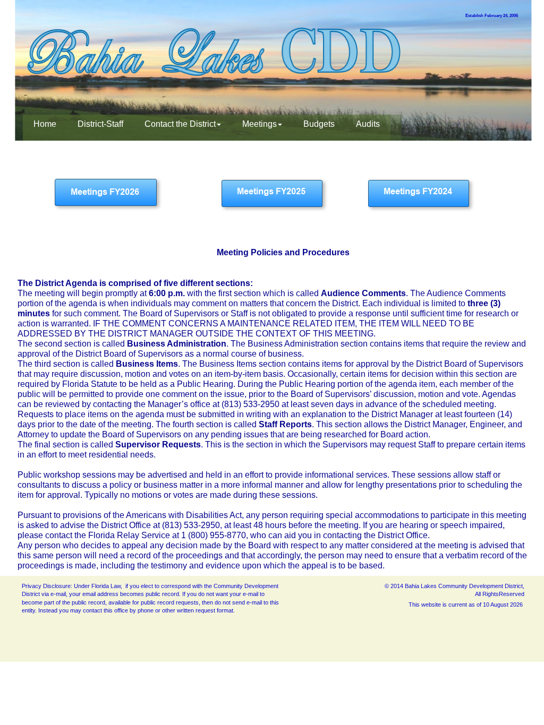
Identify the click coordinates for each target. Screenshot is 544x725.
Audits (368, 123)
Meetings (259, 123)
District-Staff (100, 123)
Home (44, 123)
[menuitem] (45, 128)
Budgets (319, 123)
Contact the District (180, 123)
